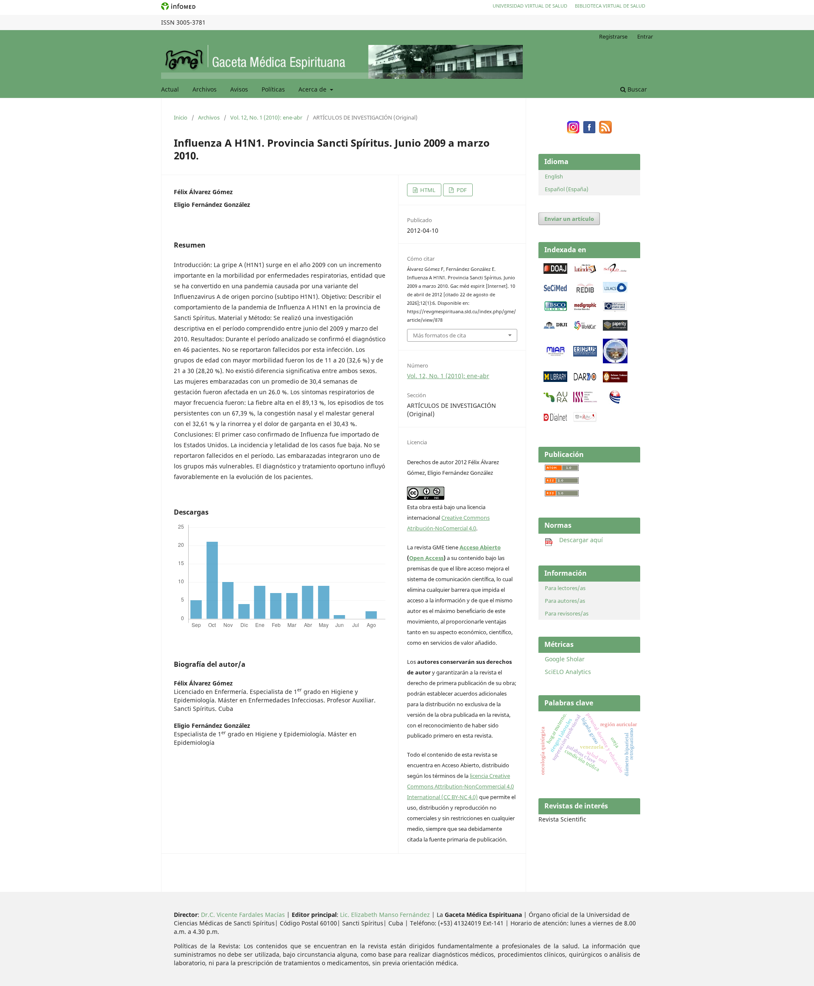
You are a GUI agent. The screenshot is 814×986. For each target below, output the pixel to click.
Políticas (273, 89)
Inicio (180, 117)
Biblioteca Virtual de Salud (610, 6)
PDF (461, 190)
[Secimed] (555, 291)
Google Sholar (565, 659)
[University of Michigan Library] (555, 380)
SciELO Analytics (568, 672)
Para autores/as (565, 600)
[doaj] (555, 271)
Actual (170, 89)
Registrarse (613, 36)
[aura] (555, 400)
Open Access (426, 558)
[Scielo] (615, 271)
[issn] (585, 400)
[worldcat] (585, 328)
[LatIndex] (585, 271)
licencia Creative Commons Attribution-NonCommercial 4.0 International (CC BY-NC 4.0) (460, 786)
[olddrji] (555, 327)
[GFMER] (615, 361)
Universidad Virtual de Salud (530, 6)
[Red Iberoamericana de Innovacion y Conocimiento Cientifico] (585, 291)
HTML (427, 190)
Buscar (636, 89)
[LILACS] (615, 291)
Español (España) (566, 189)
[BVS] (615, 310)
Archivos (204, 89)
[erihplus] (585, 354)
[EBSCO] (555, 309)
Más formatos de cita (439, 335)
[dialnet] (555, 420)
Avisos (239, 89)
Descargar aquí (577, 540)
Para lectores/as (565, 588)
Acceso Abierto (480, 547)
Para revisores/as (566, 613)
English (554, 176)
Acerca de (313, 89)
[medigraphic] (585, 309)
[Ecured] (615, 402)
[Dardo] (585, 380)
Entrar (645, 36)
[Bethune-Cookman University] (615, 380)
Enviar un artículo (569, 219)
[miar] (555, 354)
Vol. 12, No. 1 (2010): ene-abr (266, 117)
